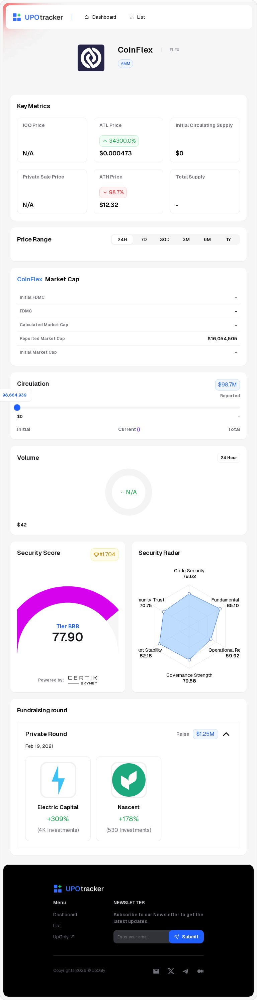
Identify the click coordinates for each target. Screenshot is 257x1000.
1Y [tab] (228, 239)
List (57, 926)
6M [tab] (207, 239)
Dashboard (65, 915)
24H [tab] (122, 239)
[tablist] (175, 239)
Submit (190, 937)
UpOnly (61, 937)
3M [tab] (186, 239)
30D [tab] (165, 239)
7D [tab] (144, 239)
